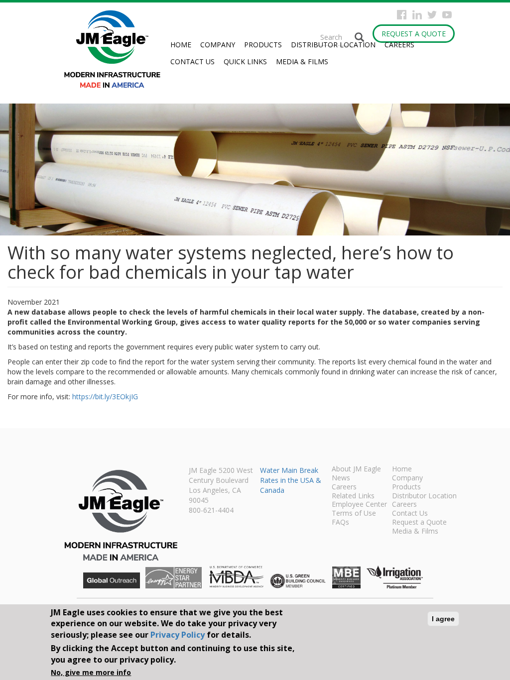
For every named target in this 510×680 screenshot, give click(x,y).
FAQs (340, 523)
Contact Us (192, 61)
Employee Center (359, 505)
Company (217, 44)
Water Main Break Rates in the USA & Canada (290, 480)
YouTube (447, 14)
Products (263, 44)
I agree (443, 619)
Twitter (432, 14)
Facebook (401, 14)
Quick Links (245, 61)
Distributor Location (333, 44)
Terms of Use (354, 514)
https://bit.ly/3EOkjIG (105, 396)
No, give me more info (91, 672)
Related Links (353, 496)
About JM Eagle (356, 469)
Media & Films (302, 61)
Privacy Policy (177, 634)
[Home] (116, 49)
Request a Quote (414, 33)
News (341, 478)
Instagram (417, 14)
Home (180, 44)
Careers (399, 44)
